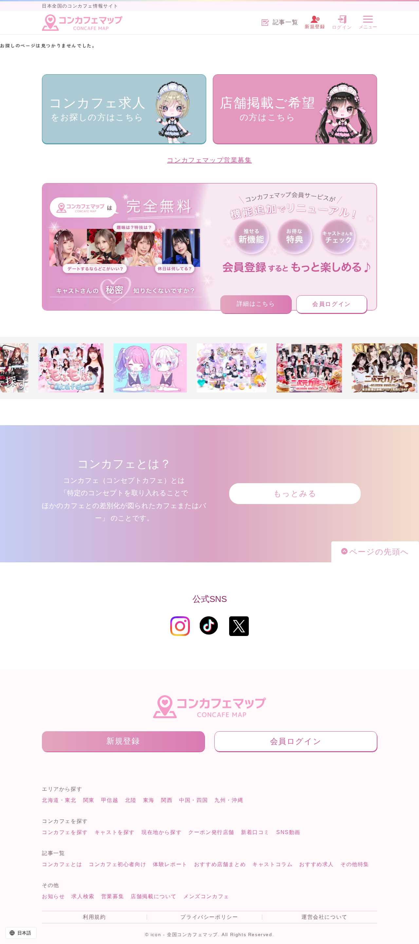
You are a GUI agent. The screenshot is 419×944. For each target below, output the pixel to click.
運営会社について (324, 917)
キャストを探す (115, 832)
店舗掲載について (154, 896)
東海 (149, 800)
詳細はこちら (256, 303)
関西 (167, 800)
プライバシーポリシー (209, 917)
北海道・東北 (59, 800)
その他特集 (354, 864)
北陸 (131, 800)
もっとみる (295, 493)
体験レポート (170, 864)
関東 (89, 800)
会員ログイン (331, 304)
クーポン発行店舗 (211, 832)
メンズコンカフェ (206, 896)
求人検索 (82, 896)
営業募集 (112, 896)
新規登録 (123, 740)
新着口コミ (255, 832)
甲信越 (109, 800)
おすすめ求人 (316, 864)
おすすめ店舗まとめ (220, 864)
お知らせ (53, 896)
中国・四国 (193, 800)
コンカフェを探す (65, 832)
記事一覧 (285, 22)
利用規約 (94, 917)
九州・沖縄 (228, 800)
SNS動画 (288, 832)
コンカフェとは (62, 864)
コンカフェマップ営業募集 (209, 160)
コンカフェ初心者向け (117, 864)
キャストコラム (272, 864)
